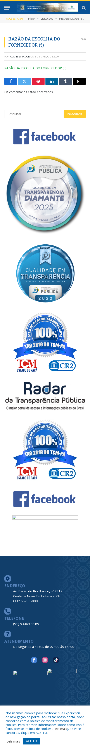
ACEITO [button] (31, 741)
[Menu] (7, 8)
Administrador (20, 56)
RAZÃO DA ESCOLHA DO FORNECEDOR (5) (35, 68)
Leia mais (60, 729)
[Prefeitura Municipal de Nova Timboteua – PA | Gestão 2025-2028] (47, 8)
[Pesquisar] (83, 8)
